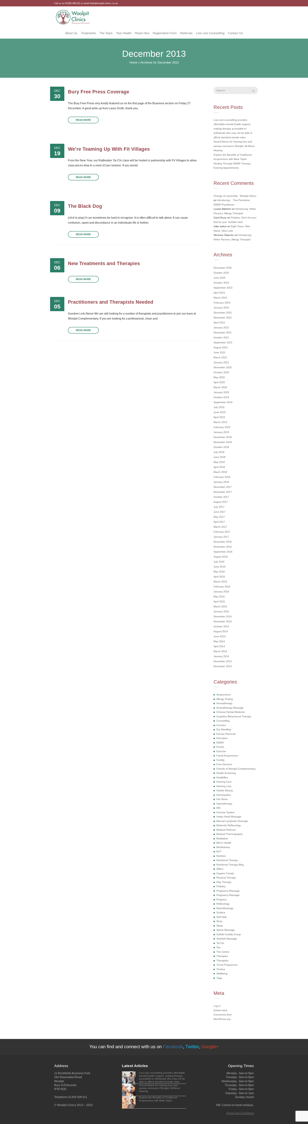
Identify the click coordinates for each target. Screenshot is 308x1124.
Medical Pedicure (226, 829)
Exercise (221, 751)
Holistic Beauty (224, 790)
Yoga (219, 978)
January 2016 (221, 591)
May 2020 (219, 377)
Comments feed (223, 1014)
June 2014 (219, 636)
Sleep (219, 925)
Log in (217, 1005)
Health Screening (226, 773)
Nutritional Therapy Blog (230, 864)
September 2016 (223, 551)
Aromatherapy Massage (229, 707)
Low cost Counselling (210, 33)
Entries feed (220, 1010)
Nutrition (221, 855)
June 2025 (219, 277)
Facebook (173, 1046)
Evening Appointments (226, 167)
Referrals (186, 33)
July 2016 (219, 561)
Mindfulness (223, 847)
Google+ (210, 1046)
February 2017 (222, 531)
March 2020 (220, 387)
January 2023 (221, 307)
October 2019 (221, 397)
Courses (221, 725)
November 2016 (223, 546)
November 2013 (223, 666)
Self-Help (221, 916)
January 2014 (221, 656)
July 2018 (219, 452)
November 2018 (223, 442)
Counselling (223, 720)
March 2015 (220, 606)
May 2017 (219, 516)
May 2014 (219, 641)
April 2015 (219, 601)
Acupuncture (223, 694)
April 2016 (219, 576)
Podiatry (221, 886)
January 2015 (221, 611)
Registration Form (165, 33)
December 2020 (223, 367)
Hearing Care (224, 781)
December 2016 (223, 541)
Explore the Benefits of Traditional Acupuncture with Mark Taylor (232, 157)
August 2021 (221, 347)
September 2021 (223, 342)
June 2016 (219, 566)
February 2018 (222, 477)
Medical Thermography (229, 834)
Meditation (222, 838)
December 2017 (223, 487)
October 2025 (221, 272)
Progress (221, 899)
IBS (218, 807)
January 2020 (221, 392)
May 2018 (219, 462)
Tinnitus (220, 969)
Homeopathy (223, 794)
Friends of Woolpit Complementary (236, 768)
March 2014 (220, 651)
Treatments (88, 33)
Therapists (222, 960)
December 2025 (223, 267)
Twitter (192, 1046)
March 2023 (220, 297)
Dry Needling (223, 729)
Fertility (220, 760)
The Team (105, 33)
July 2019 (219, 407)
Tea (218, 947)
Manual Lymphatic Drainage (232, 821)
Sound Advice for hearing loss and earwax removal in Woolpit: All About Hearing (234, 146)
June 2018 (219, 457)
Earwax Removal (225, 733)
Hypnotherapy (224, 803)
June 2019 (219, 412)
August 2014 (221, 631)
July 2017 (219, 506)
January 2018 (221, 482)
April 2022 (219, 322)
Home (133, 62)
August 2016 (221, 556)
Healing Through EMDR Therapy (232, 163)
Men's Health (223, 842)
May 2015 (219, 596)
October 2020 (221, 372)
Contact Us (235, 33)
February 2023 (222, 302)
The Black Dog (85, 206)
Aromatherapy (224, 703)
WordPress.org (222, 1019)
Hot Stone (222, 799)
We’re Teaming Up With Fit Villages (109, 149)
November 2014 (223, 621)
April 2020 (219, 382)
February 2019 (222, 427)
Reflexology (223, 903)
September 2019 (223, 402)
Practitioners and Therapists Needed (110, 302)
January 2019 (221, 432)
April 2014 (219, 646)
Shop (219, 921)
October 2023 (221, 282)
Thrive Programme (227, 964)
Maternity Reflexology (228, 825)
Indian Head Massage (228, 816)
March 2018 (220, 472)
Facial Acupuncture (227, 755)
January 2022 (221, 327)
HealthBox (222, 777)
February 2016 (222, 586)
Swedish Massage (226, 938)
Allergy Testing (224, 699)
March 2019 (220, 422)
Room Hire (142, 33)
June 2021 (219, 352)
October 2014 (221, 626)
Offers (219, 868)
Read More (83, 119)
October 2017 (221, 496)
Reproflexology (224, 908)
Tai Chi (220, 943)
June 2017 (219, 511)
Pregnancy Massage (228, 890)
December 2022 (223, 312)
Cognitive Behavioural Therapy (233, 716)
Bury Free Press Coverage (98, 91)
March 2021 (220, 357)
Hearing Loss (223, 786)
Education (222, 738)
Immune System (225, 812)
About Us (71, 33)
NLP (218, 851)
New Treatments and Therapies (104, 263)
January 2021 (221, 362)
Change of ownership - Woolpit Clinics (235, 195)
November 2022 (223, 317)
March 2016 (220, 581)
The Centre (222, 951)
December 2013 (223, 661)
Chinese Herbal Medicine (230, 712)
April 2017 (219, 521)
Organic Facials (225, 873)
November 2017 (223, 491)
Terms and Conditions (240, 1113)
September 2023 (223, 287)
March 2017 (220, 526)
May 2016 (219, 571)
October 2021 (221, 337)
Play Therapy (223, 882)
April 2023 (219, 292)
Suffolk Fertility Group (228, 934)
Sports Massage (225, 929)
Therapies (222, 956)
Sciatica (220, 912)
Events (220, 746)
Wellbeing (221, 973)
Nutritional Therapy (227, 860)
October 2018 (221, 447)
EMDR (220, 742)
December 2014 (223, 616)
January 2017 (221, 536)
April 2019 (219, 417)
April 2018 (219, 467)
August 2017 (221, 501)
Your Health (123, 33)
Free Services (224, 764)
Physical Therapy (226, 877)
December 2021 (223, 332)
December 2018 (223, 437)
